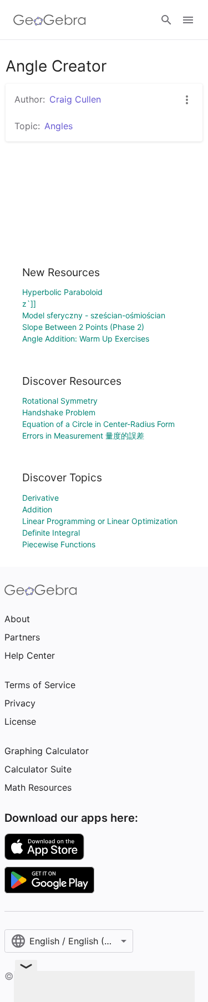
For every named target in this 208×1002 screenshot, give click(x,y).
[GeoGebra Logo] (49, 20)
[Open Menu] (188, 20)
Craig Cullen (75, 99)
